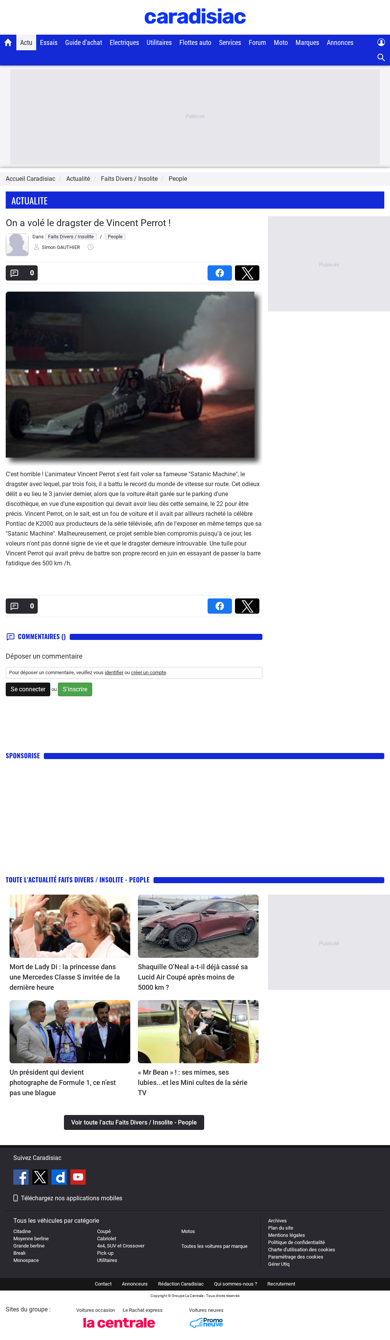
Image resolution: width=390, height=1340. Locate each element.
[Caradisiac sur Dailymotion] (60, 1178)
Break (19, 1253)
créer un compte (148, 672)
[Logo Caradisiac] (195, 31)
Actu (26, 42)
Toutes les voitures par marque (214, 1246)
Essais (49, 42)
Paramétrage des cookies (295, 1257)
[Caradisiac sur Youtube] (78, 1178)
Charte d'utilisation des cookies (301, 1249)
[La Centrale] (119, 1330)
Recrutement (281, 1284)
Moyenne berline (31, 1238)
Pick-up (105, 1253)
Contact (103, 1284)
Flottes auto (195, 42)
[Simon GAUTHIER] (17, 254)
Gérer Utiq (278, 1264)
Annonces (340, 42)
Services (230, 42)
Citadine (22, 1231)
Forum (257, 42)
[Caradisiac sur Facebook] (21, 1178)
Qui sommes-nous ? (235, 1284)
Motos (188, 1231)
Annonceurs (135, 1284)
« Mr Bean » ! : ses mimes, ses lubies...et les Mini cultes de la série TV (193, 1082)
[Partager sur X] (248, 270)
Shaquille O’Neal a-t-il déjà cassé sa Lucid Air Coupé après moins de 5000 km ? (193, 977)
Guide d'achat (83, 42)
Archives (277, 1221)
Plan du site (280, 1228)
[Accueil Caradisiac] (8, 42)
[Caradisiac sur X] (41, 1178)
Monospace (26, 1260)
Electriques (124, 42)
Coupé (104, 1231)
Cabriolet (106, 1238)
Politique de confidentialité (296, 1242)
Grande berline (29, 1246)
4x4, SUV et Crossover (120, 1246)
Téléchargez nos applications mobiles (71, 1198)
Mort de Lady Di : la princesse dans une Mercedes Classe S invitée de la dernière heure (65, 977)
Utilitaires (159, 42)
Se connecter (28, 689)
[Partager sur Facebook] (221, 270)
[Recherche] (381, 57)
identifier (114, 672)
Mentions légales (286, 1235)
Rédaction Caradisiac (181, 1284)
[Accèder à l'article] (70, 926)
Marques (307, 42)
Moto (281, 42)
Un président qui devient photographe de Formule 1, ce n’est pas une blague (63, 1082)
